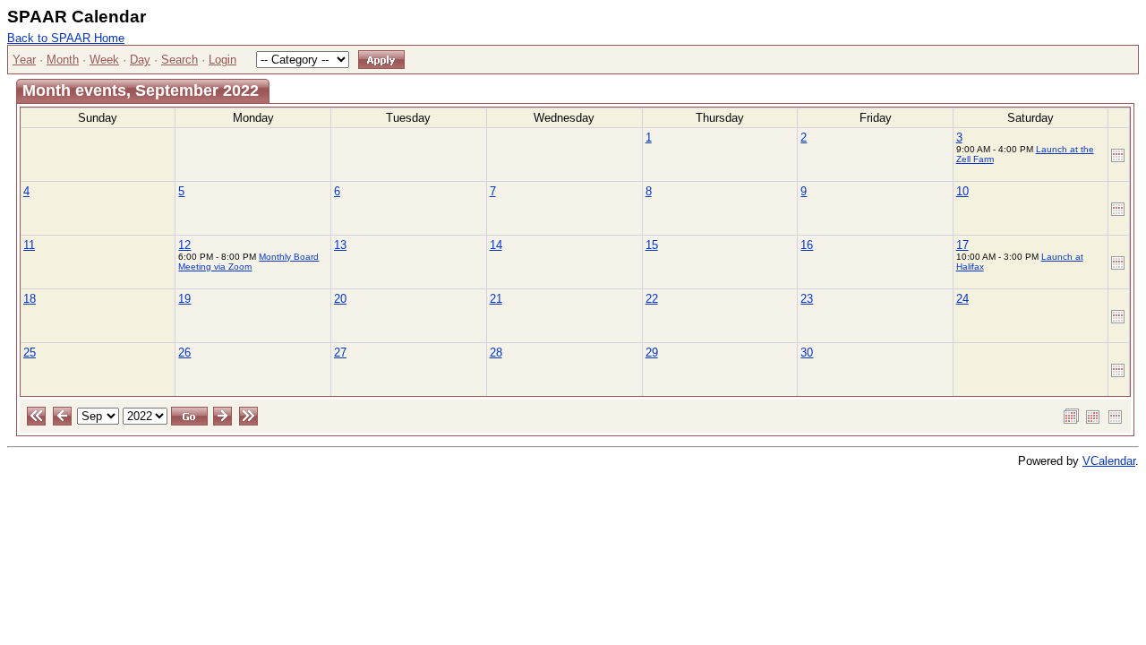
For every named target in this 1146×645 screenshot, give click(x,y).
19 (184, 298)
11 (29, 245)
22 (652, 298)
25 (29, 352)
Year (24, 59)
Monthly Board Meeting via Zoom (248, 261)
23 (806, 298)
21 (496, 298)
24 (962, 298)
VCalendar (1108, 461)
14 (496, 245)
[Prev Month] (62, 415)
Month (63, 59)
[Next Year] (248, 415)
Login (222, 59)
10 (962, 191)
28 (496, 352)
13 (340, 245)
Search (179, 59)
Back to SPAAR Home (65, 38)
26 (184, 352)
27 (340, 352)
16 (806, 245)
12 (184, 245)
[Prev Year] (36, 415)
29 (652, 352)
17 (962, 245)
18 (29, 298)
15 (652, 245)
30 (806, 352)
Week (104, 59)
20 (340, 298)
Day (140, 59)
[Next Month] (222, 415)
